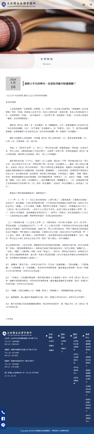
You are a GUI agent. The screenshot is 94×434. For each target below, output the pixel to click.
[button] (84, 5)
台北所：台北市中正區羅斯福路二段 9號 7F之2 (21, 338)
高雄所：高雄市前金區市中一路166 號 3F (19, 361)
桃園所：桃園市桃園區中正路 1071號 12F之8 (21, 349)
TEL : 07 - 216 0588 (12, 364)
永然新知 (47, 59)
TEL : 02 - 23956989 (12, 341)
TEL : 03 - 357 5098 (12, 353)
